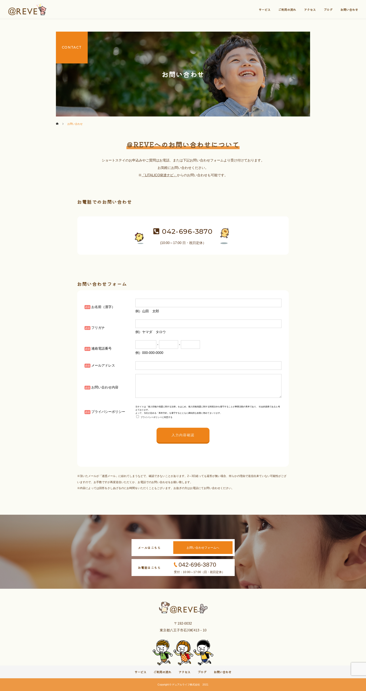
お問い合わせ (349, 9)
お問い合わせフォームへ (203, 547)
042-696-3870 (186, 231)
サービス (264, 9)
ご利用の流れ (287, 9)
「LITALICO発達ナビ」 (159, 175)
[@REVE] (28, 9)
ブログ (328, 9)
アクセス (310, 9)
